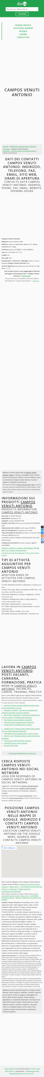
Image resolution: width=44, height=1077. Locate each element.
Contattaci (23, 37)
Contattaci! (26, 276)
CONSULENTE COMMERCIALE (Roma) (18, 725)
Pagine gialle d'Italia (11, 1069)
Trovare (22, 14)
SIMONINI (13, 889)
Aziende (6, 146)
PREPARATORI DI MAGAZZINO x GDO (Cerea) (21, 733)
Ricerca (23, 31)
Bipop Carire (14, 887)
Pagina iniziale (23, 25)
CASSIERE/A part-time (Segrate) (15, 743)
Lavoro (23, 34)
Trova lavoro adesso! (22, 753)
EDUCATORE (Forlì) (11, 745)
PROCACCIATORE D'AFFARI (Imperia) (17, 741)
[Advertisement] (22, 64)
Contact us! (35, 281)
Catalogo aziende (23, 28)
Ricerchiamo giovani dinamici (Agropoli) (18, 720)
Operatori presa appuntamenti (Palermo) (19, 722)
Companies (6, 151)
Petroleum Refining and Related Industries (23, 151)
